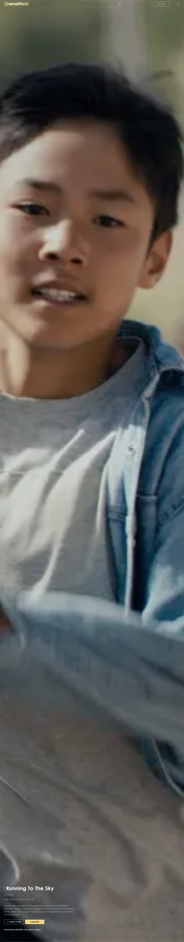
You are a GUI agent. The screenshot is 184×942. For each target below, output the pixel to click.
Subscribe (161, 4)
